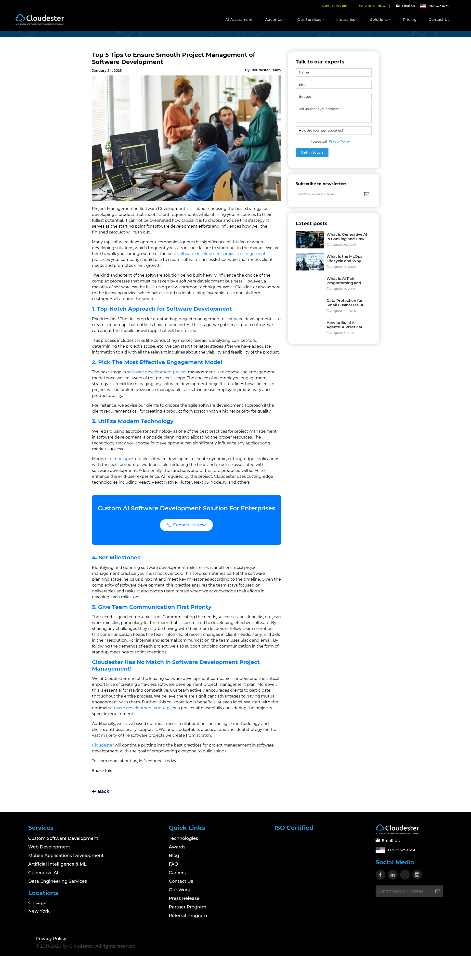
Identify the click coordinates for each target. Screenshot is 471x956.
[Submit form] (367, 194)
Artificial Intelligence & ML (57, 864)
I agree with (330, 141)
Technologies (183, 838)
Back (102, 791)
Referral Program (188, 915)
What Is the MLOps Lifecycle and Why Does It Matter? (344, 258)
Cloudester (103, 745)
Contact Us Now (189, 525)
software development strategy (139, 708)
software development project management (221, 253)
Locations (43, 892)
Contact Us (181, 881)
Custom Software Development (63, 838)
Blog (174, 855)
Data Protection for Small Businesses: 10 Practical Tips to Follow (346, 302)
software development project (157, 372)
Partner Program (187, 907)
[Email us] (398, 6)
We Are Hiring (372, 6)
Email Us (408, 6)
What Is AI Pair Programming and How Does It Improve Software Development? (346, 280)
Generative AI (43, 872)
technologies (121, 458)
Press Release (184, 898)
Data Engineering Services (57, 881)
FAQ (173, 864)
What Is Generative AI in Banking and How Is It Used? (348, 236)
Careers (177, 872)
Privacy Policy (339, 141)
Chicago (37, 902)
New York (39, 911)
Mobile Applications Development (66, 855)
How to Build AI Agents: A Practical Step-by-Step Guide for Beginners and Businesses (348, 324)
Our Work (179, 890)
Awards (177, 847)
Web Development (49, 847)
